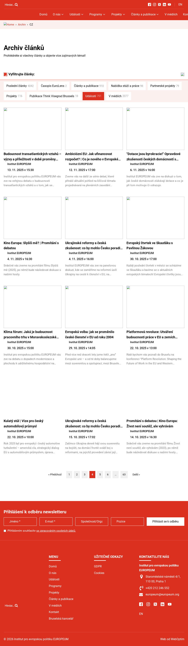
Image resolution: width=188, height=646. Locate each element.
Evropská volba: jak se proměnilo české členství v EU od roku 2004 (89, 334)
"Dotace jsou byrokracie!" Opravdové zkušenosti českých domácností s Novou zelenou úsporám (153, 157)
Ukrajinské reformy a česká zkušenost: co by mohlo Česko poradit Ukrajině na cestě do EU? (93, 246)
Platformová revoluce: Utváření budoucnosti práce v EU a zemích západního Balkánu (150, 335)
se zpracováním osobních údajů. (56, 530)
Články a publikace (143, 14)
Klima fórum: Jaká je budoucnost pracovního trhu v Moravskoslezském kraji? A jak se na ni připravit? (31, 335)
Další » (136, 474)
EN (180, 4)
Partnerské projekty (164, 86)
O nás (56, 14)
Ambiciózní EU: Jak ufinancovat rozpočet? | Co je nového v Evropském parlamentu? (93, 157)
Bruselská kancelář (61, 618)
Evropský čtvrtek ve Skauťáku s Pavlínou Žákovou (149, 245)
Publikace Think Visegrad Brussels (54, 96)
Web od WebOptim (172, 639)
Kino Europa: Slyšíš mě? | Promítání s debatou (31, 245)
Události (75, 14)
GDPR (98, 566)
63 (124, 474)
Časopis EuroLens (54, 86)
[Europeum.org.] (9, 24)
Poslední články (20, 86)
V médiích (171, 14)
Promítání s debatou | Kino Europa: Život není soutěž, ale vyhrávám (152, 423)
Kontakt (54, 612)
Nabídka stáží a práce (127, 86)
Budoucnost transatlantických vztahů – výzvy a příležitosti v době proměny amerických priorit (32, 157)
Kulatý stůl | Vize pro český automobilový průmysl (23, 423)
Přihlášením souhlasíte (42, 530)
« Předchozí (55, 474)
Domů (43, 14)
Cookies (99, 573)
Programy (95, 14)
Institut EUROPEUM (19, 164)
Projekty (116, 14)
